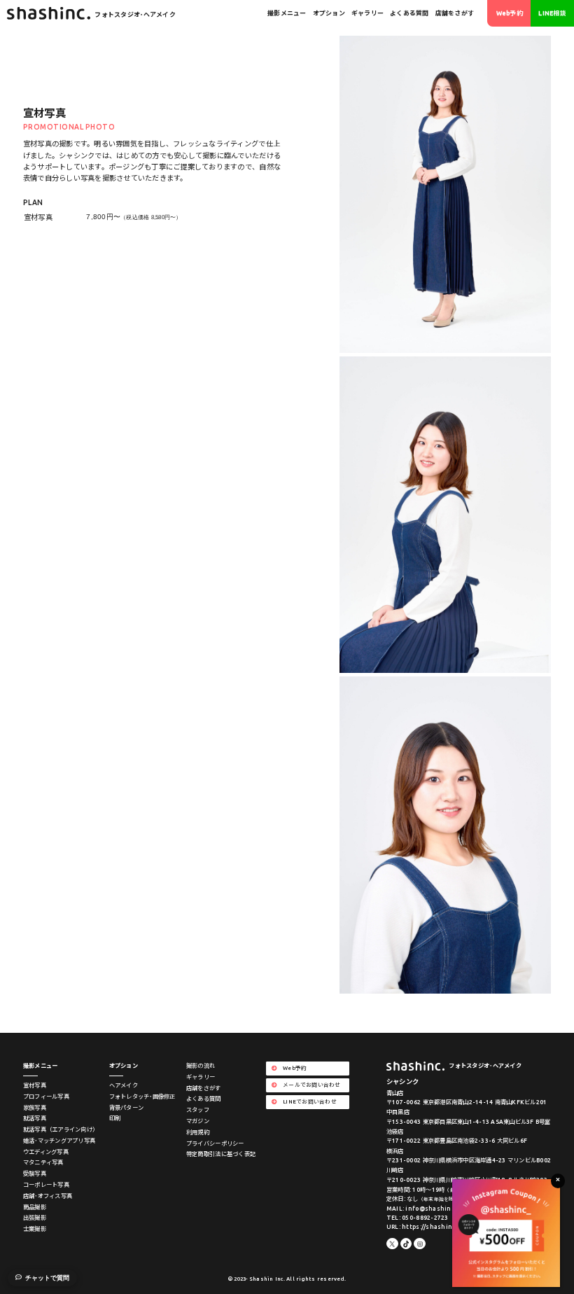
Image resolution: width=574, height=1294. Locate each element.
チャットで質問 (47, 1277)
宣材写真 (34, 1085)
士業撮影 (34, 1228)
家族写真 (34, 1107)
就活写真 (34, 1118)
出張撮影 (34, 1217)
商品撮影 (34, 1207)
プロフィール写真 (46, 1096)
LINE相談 (552, 13)
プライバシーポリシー (215, 1143)
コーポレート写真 (46, 1184)
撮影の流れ (200, 1065)
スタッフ (197, 1109)
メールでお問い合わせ (312, 1084)
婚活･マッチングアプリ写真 (59, 1140)
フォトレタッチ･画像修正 (142, 1096)
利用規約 (197, 1132)
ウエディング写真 (46, 1151)
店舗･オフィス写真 (47, 1195)
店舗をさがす (455, 13)
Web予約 (509, 13)
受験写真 (34, 1173)
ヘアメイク (123, 1085)
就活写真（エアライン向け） (60, 1129)
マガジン (197, 1121)
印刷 (115, 1118)
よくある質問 (409, 13)
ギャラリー (367, 13)
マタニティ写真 (43, 1162)
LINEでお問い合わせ (310, 1101)
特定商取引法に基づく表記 (220, 1153)
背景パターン (126, 1107)
